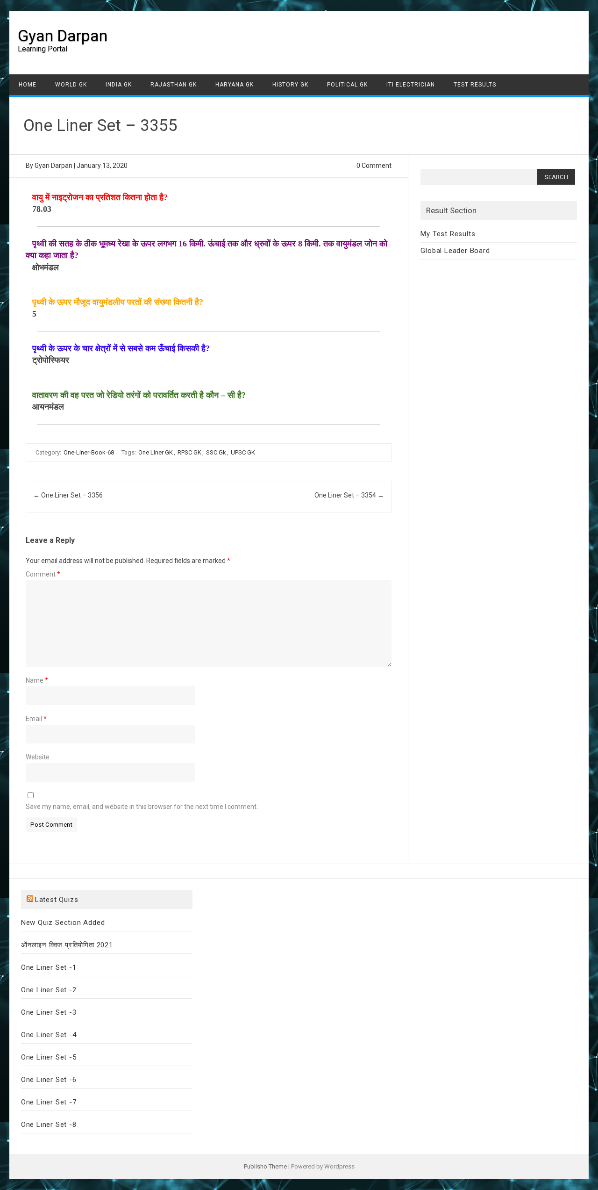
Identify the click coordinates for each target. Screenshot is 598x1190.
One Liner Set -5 (49, 1057)
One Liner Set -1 (49, 967)
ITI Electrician (410, 84)
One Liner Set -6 (49, 1079)
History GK (290, 84)
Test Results (475, 84)
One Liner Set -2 (49, 990)
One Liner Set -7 (49, 1102)
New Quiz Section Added (63, 922)
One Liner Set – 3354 (349, 495)
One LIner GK (155, 452)
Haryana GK (234, 84)
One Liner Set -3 (49, 1012)
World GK (71, 84)
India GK (119, 84)
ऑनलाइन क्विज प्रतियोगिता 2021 (67, 945)
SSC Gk (216, 452)
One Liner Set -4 (49, 1035)
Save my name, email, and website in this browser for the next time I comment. (142, 806)
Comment (43, 574)
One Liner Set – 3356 (68, 495)
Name (37, 680)
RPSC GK (189, 452)
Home (27, 84)
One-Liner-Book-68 (89, 452)
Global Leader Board (455, 250)
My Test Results (447, 234)
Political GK (347, 84)
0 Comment (374, 165)
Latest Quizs (56, 899)
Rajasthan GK (173, 84)
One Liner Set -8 (49, 1124)
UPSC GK (243, 452)
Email (36, 718)
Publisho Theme (265, 1166)
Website (38, 757)
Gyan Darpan (62, 35)
